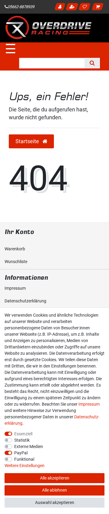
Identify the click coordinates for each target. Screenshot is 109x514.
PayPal (21, 452)
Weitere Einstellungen (25, 465)
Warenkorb (15, 248)
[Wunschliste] (85, 7)
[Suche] (92, 63)
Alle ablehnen (54, 490)
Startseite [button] (27, 141)
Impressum (15, 288)
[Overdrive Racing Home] (48, 27)
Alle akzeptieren (54, 478)
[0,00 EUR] (99, 7)
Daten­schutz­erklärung (25, 300)
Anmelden (60, 7)
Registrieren (73, 7)
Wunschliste (16, 261)
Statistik (22, 440)
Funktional (24, 459)
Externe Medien (28, 446)
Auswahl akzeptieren (54, 502)
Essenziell (23, 433)
